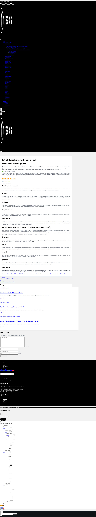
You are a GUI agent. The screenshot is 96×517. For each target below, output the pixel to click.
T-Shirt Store (2, 111)
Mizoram (6, 86)
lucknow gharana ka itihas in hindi (59, 273)
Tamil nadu (7, 93)
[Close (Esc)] (4, 509)
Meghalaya (7, 84)
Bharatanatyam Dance (9, 58)
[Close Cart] (1, 414)
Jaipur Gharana (12, 53)
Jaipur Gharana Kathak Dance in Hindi (7, 278)
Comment (26, 346)
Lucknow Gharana (12, 52)
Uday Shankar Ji (7, 501)
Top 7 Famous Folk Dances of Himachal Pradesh (9, 390)
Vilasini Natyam (7, 483)
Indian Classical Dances (7, 42)
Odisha (6, 88)
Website (19, 353)
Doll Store (6, 103)
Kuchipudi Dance (8, 59)
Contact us (5, 399)
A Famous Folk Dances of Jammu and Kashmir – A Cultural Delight (12, 386)
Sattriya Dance (7, 61)
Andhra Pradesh (8, 66)
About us (4, 365)
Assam (6, 68)
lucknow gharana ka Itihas (48, 273)
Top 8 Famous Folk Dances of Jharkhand (7, 387)
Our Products (5, 102)
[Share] (3, 509)
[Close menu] (0, 422)
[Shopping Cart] (1, 110)
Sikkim (6, 92)
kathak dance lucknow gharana (30, 273)
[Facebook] (0, 508)
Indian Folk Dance (6, 64)
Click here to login (5, 425)
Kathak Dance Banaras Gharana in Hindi (7, 281)
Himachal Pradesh (8, 76)
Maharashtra (7, 82)
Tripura (6, 96)
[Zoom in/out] (0, 509)
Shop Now (2, 505)
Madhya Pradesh (8, 81)
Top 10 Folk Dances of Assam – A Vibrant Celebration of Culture (11, 389)
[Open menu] (1, 113)
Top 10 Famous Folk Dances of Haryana (7, 391)
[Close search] (1, 512)
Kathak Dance (7, 43)
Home (4, 41)
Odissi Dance (7, 57)
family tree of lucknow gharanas (8, 273)
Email (19, 351)
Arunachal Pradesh (8, 67)
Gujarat (6, 73)
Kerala (6, 79)
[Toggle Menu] (0, 39)
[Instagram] (2, 508)
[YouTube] (3, 508)
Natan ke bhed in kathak (11, 47)
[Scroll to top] (1, 419)
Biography (4, 101)
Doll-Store (5, 367)
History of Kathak (9, 433)
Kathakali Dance (8, 56)
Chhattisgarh (7, 71)
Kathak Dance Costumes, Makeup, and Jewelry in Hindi (17, 46)
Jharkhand (7, 77)
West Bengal (7, 99)
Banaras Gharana (12, 51)
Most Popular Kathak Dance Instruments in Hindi (16, 48)
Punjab (6, 89)
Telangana (7, 94)
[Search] (12, 374)
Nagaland (6, 87)
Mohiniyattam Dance (8, 63)
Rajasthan (6, 91)
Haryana (6, 74)
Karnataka (7, 78)
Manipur (6, 83)
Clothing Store (7, 104)
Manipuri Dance (8, 62)
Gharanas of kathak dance (19, 273)
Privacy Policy (5, 366)
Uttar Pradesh (7, 97)
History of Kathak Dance (11, 45)
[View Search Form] (1, 108)
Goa (5, 72)
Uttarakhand (7, 98)
